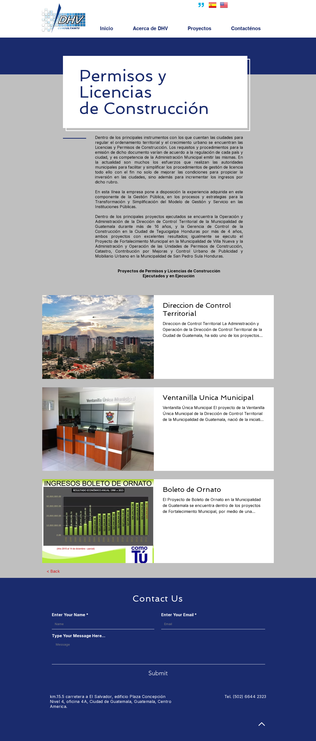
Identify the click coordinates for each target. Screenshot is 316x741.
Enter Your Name (68, 615)
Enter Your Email (177, 615)
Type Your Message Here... (78, 636)
